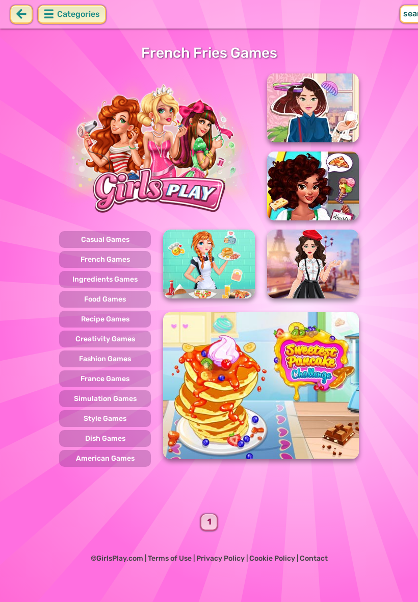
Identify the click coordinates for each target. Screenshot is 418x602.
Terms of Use (170, 558)
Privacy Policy (220, 558)
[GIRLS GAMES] (157, 146)
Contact (314, 558)
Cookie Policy (272, 558)
